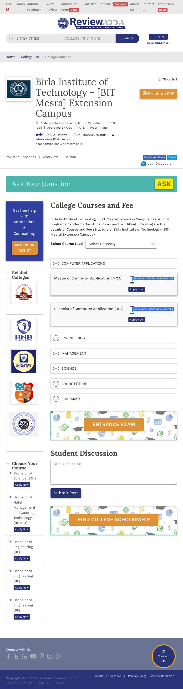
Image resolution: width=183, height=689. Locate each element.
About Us (134, 7)
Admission (166, 6)
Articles (90, 4)
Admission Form (69, 7)
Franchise (112, 4)
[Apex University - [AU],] (25, 393)
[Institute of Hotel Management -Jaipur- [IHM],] (25, 430)
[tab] (114, 263)
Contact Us (148, 7)
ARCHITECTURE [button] (74, 383)
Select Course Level (67, 244)
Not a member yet (158, 42)
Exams (20, 4)
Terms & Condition (161, 676)
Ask (8, 4)
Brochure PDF (160, 93)
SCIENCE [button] (68, 368)
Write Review (51, 7)
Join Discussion (159, 163)
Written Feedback (21, 157)
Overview (50, 157)
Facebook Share (154, 157)
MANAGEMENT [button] (73, 353)
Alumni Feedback (34, 7)
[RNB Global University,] (25, 330)
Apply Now (22, 484)
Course (70, 157)
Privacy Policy (137, 676)
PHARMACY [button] (71, 398)
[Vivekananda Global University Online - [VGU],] (25, 295)
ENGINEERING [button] (73, 338)
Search (127, 38)
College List (30, 57)
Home (10, 57)
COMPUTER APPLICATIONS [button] (83, 263)
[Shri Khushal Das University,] (25, 361)
